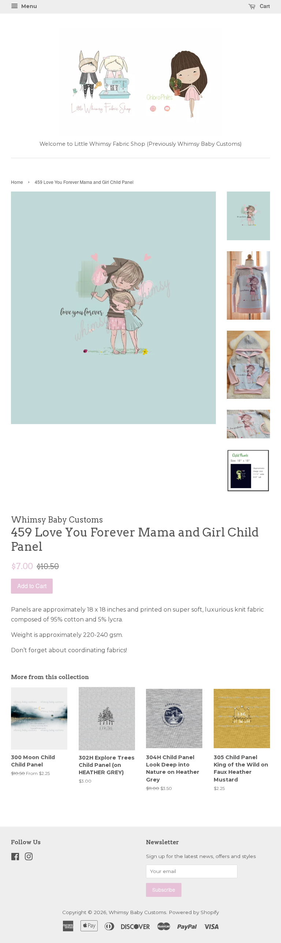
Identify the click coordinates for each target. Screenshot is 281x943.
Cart (264, 6)
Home (17, 182)
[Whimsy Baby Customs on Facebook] (15, 858)
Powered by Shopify (194, 912)
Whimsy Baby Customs (137, 912)
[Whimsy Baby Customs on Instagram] (29, 858)
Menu (28, 6)
